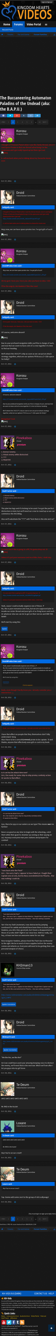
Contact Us (40, 1293)
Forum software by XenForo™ (11, 1326)
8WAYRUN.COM (31, 1224)
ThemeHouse (32, 1330)
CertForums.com (33, 1335)
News (3, 1316)
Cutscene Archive (13, 1316)
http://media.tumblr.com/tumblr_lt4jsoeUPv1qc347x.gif (21, 219)
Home (6, 24)
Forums (18, 24)
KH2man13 (24, 965)
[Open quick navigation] (54, 34)
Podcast (43, 1316)
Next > (45, 122)
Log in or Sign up (47, 2)
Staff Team (5, 1318)
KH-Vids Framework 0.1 (9, 1328)
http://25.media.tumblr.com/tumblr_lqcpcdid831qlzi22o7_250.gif (24, 275)
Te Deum (22, 1084)
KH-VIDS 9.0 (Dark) (11, 1293)
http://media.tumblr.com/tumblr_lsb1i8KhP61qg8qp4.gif (21, 595)
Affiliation (13, 1318)
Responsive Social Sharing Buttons (13, 1335)
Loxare (21, 1123)
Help (51, 1293)
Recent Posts (7, 29)
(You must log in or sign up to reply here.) (42, 1214)
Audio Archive (25, 1316)
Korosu (21, 131)
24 (39, 122)
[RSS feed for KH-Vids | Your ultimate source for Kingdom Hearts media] (22, 1322)
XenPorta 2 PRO (5, 1224)
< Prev (3, 122)
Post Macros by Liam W (30, 1326)
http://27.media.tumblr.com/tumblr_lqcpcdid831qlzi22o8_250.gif (24, 399)
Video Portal (34, 24)
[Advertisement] (28, 67)
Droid (20, 192)
